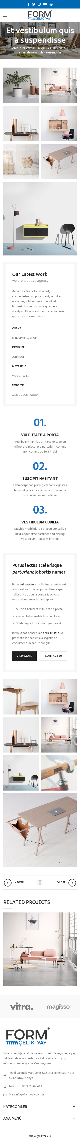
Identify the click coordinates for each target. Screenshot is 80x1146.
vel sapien (27, 584)
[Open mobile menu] (5, 15)
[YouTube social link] (45, 4)
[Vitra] (21, 1006)
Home (14, 48)
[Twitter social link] (34, 4)
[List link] (40, 1086)
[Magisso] (58, 1006)
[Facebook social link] (28, 4)
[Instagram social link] (39, 4)
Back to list (40, 882)
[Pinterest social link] (51, 4)
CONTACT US (53, 656)
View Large (73, 915)
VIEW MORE (24, 656)
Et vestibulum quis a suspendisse (43, 49)
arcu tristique (53, 633)
